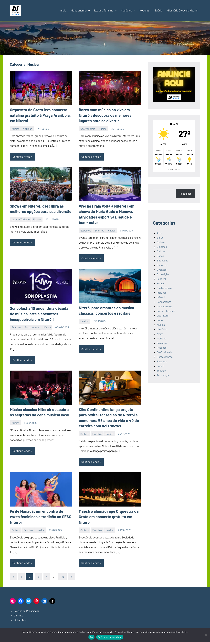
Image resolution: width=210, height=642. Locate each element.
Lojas (160, 320)
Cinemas (162, 246)
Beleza (161, 242)
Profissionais (164, 352)
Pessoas (162, 347)
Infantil (161, 297)
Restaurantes (165, 356)
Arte (159, 232)
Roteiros (162, 361)
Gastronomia (79, 10)
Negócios (126, 10)
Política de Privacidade (27, 610)
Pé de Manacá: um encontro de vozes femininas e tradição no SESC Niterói (40, 517)
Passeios (162, 343)
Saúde (158, 10)
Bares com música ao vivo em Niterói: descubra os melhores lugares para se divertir (105, 115)
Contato (18, 615)
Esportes (85, 230)
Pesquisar (185, 193)
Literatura (162, 315)
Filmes (161, 283)
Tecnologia (163, 375)
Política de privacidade (110, 637)
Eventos (99, 230)
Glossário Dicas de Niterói (182, 10)
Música (15, 128)
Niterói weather (174, 169)
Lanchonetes (164, 306)
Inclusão (162, 292)
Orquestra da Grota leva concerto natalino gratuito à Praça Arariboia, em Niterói (40, 115)
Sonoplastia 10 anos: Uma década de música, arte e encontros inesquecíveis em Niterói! (39, 314)
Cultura (84, 433)
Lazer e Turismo (103, 10)
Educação (162, 260)
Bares (160, 237)
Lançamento (164, 301)
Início (63, 10)
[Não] (206, 635)
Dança (160, 255)
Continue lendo (21, 156)
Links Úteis (20, 620)
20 (62, 576)
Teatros (161, 370)
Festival (161, 278)
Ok (91, 637)
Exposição (163, 274)
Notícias (144, 10)
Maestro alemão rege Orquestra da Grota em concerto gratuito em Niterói (109, 517)
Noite (160, 333)
